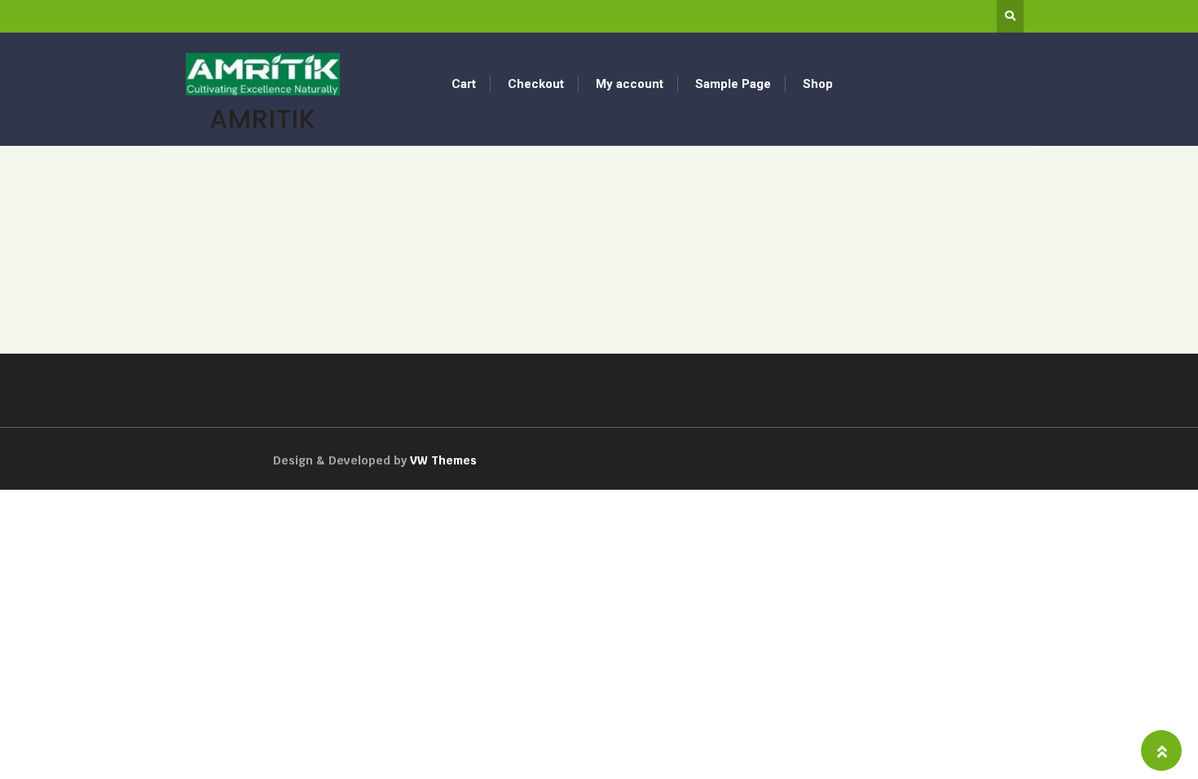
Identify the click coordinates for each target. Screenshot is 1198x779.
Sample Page (733, 84)
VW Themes (442, 460)
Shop (818, 84)
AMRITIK (262, 118)
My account (629, 84)
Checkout (536, 84)
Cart (463, 84)
